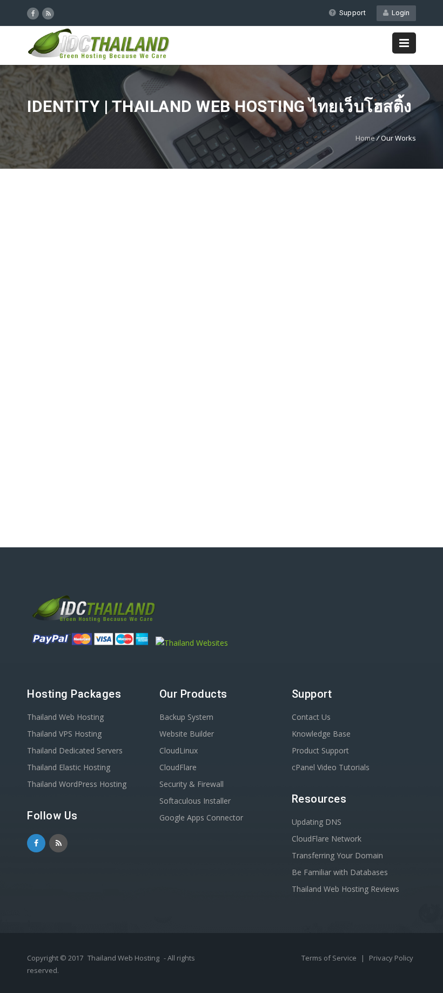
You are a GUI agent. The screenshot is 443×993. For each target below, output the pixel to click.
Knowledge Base (321, 734)
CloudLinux (178, 750)
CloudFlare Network (326, 838)
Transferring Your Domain (337, 855)
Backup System (186, 717)
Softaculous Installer (195, 801)
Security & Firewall (191, 784)
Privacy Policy (391, 958)
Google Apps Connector (201, 817)
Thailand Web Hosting (65, 717)
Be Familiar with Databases (340, 872)
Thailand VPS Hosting (64, 734)
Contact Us (311, 717)
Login (399, 13)
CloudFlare (178, 767)
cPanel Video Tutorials (331, 767)
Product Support (320, 750)
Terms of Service (329, 958)
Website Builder (186, 734)
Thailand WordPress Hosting (76, 784)
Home (365, 138)
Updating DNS (316, 822)
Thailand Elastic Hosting (68, 767)
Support (352, 13)
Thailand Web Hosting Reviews (345, 889)
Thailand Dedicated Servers (75, 750)
